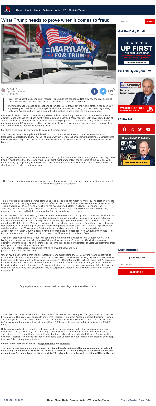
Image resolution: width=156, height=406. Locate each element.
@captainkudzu (46, 343)
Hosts (37, 10)
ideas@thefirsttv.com (102, 353)
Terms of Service (129, 400)
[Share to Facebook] (94, 91)
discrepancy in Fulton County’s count (22, 230)
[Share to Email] (111, 91)
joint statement (19, 240)
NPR (23, 206)
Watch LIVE (60, 10)
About (28, 10)
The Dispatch (22, 115)
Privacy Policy (145, 400)
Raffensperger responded (29, 248)
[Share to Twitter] (103, 91)
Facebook (65, 343)
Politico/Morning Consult (72, 260)
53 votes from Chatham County (40, 228)
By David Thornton (15, 89)
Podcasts (47, 10)
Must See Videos (77, 10)
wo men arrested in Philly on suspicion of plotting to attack (53, 267)
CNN (89, 118)
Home (19, 10)
